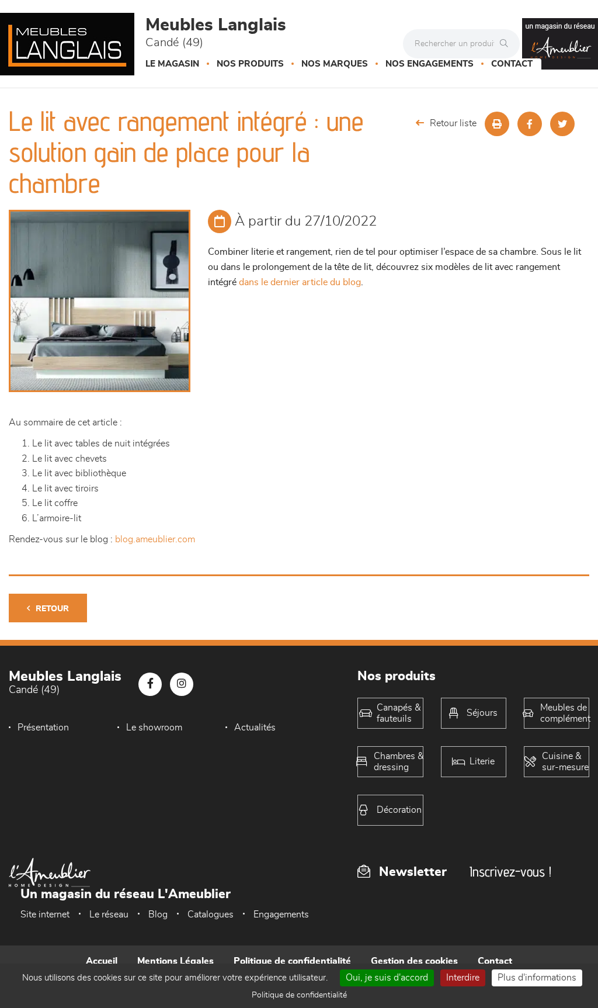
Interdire (462, 977)
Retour (52, 609)
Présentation (43, 727)
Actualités (255, 727)
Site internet (44, 914)
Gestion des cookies (414, 961)
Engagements (281, 914)
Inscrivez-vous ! (510, 871)
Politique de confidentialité (292, 961)
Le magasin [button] (172, 64)
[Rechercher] (507, 43)
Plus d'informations (537, 977)
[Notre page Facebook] (150, 684)
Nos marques (334, 64)
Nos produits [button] (250, 64)
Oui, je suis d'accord (387, 977)
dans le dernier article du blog (300, 282)
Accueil (101, 961)
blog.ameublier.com (155, 539)
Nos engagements (429, 64)
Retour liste (453, 123)
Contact (512, 64)
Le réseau (108, 914)
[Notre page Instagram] (181, 684)
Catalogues (210, 914)
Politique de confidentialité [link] (299, 995)
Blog (158, 914)
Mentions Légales (175, 961)
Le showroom (154, 727)
